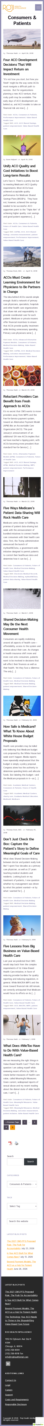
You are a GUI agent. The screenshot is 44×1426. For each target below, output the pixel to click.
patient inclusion (10, 1113)
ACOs (15, 115)
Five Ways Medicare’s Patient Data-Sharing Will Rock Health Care (21, 513)
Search (10, 1156)
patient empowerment (12, 126)
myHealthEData (31, 577)
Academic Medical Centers (24, 785)
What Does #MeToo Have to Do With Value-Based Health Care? (21, 1051)
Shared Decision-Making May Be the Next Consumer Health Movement (20, 626)
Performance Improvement (14, 117)
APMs (5, 465)
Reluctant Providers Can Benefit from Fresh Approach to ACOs (20, 401)
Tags (9, 1198)
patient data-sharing (11, 579)
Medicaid (7, 799)
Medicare (16, 799)
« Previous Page (12, 1123)
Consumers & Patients (28, 115)
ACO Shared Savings (27, 123)
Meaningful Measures (23, 1102)
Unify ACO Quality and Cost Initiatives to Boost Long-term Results (20, 171)
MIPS (33, 465)
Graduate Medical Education (26, 796)
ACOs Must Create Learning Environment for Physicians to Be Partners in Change (21, 284)
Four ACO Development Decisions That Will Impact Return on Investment (20, 67)
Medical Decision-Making (13, 345)
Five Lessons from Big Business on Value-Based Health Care (21, 951)
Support (9, 1395)
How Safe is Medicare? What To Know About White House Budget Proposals (19, 733)
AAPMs (17, 232)
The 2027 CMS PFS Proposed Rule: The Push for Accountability (21, 1245)
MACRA (22, 1006)
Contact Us (10, 1380)
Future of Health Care (12, 226)
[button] (38, 7)
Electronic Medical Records (25, 574)
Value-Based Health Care (13, 240)
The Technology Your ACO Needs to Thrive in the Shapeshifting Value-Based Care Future (21, 1321)
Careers (8, 1390)
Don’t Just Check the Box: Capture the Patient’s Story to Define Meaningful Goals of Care (21, 846)
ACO (16, 123)
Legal (7, 1385)
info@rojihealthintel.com (16, 1357)
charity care (8, 796)
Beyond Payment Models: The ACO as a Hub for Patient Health (21, 1265)
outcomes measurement (20, 234)
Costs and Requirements (17, 1399)
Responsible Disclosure (16, 1404)
